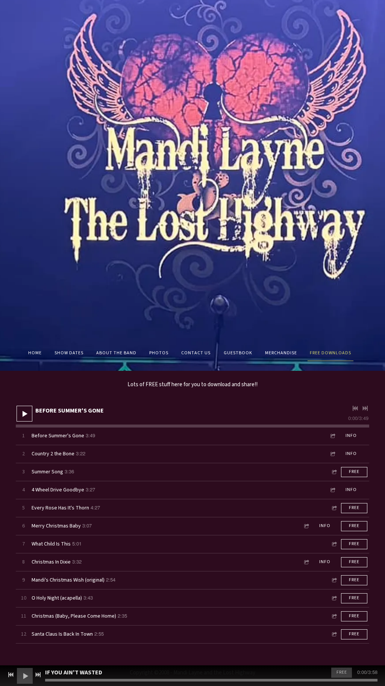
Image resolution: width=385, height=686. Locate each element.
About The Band (116, 353)
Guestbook (238, 353)
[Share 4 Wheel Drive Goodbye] (332, 490)
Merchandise (281, 353)
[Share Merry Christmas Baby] (306, 526)
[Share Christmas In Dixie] (306, 562)
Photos (158, 353)
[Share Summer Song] (334, 472)
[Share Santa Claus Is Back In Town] (334, 634)
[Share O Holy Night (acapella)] (334, 598)
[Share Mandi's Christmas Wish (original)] (334, 580)
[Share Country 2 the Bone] (332, 454)
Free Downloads (330, 353)
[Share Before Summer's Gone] (332, 436)
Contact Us (196, 353)
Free (354, 471)
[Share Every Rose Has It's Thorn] (334, 508)
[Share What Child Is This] (334, 544)
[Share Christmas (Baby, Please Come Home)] (334, 616)
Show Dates (69, 353)
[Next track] (365, 408)
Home (35, 353)
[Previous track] (355, 408)
